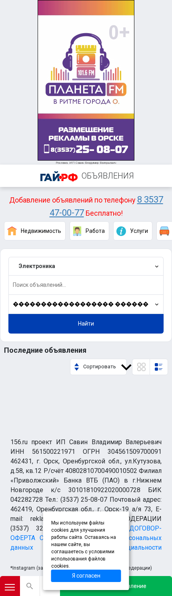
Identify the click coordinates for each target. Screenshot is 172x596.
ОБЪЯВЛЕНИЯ (108, 176)
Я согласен (86, 575)
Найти (86, 323)
